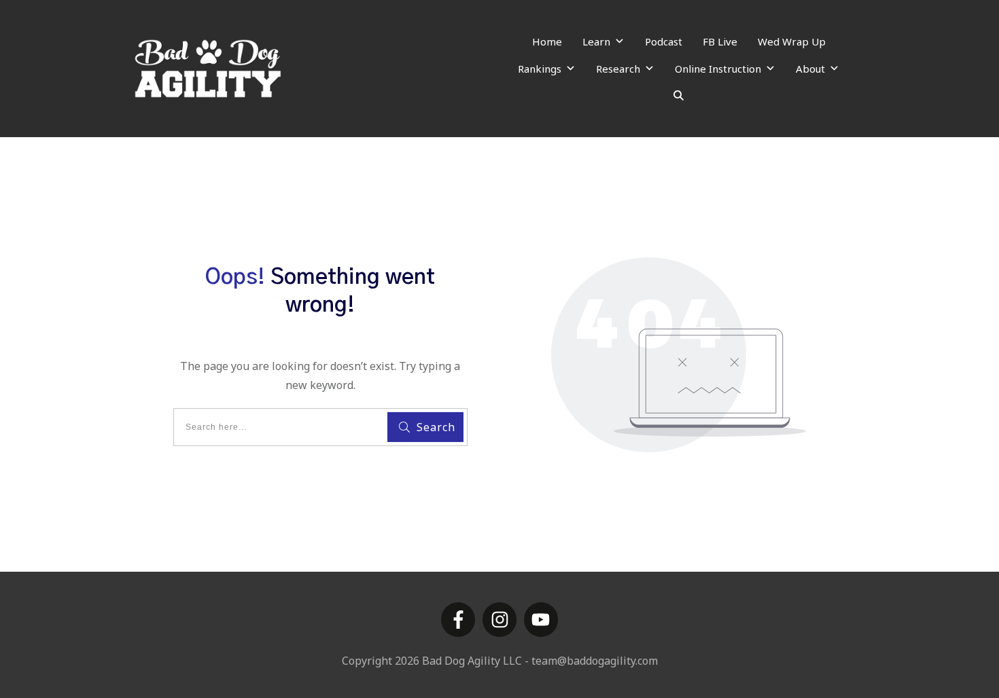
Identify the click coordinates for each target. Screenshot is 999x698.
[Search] (678, 95)
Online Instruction (718, 68)
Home (547, 41)
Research (618, 68)
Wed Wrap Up (792, 41)
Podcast (663, 41)
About (810, 68)
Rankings (539, 68)
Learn (596, 41)
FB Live (720, 41)
